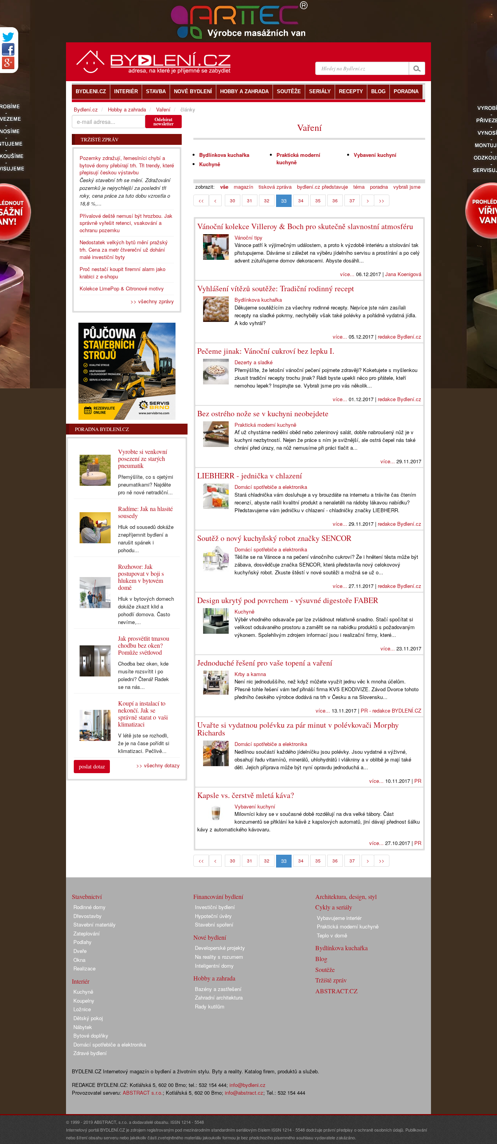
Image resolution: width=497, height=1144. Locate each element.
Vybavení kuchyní (375, 154)
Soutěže (325, 969)
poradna (379, 186)
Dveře (80, 950)
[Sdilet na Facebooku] (8, 49)
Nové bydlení (209, 937)
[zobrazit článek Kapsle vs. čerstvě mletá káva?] (216, 812)
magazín (243, 186)
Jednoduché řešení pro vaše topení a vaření (264, 662)
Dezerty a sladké (254, 362)
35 (318, 200)
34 (301, 200)
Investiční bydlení (215, 907)
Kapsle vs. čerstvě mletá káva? (245, 795)
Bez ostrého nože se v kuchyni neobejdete (262, 413)
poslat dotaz (92, 766)
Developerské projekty (220, 947)
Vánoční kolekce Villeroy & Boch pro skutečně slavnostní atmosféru (305, 226)
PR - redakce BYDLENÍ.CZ (391, 710)
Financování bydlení (218, 896)
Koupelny (83, 1000)
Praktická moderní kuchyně (298, 158)
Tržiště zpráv (331, 980)
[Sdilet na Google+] (8, 63)
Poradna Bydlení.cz (102, 429)
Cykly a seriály (333, 907)
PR (417, 780)
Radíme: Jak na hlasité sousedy (145, 512)
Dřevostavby (87, 916)
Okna (79, 959)
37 (352, 200)
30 (232, 200)
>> (381, 200)
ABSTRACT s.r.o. (143, 1092)
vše (224, 186)
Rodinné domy (89, 907)
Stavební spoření (214, 924)
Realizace (84, 968)
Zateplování (86, 933)
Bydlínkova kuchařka (224, 154)
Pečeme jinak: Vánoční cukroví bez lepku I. (265, 351)
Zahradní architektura (219, 997)
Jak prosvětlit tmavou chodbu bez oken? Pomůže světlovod (143, 645)
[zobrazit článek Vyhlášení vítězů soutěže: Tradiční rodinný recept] (216, 309)
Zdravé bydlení (90, 1053)
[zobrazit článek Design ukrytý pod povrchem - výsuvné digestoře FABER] (216, 621)
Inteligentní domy (214, 965)
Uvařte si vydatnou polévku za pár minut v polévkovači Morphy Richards (298, 729)
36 (335, 200)
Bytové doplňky (90, 1035)
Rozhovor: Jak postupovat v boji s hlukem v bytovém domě (141, 576)
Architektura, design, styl (346, 896)
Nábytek (82, 1027)
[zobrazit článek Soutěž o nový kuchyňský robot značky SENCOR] (216, 559)
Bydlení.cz (86, 109)
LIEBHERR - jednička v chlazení (249, 475)
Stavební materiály (94, 924)
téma (359, 186)
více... (347, 274)
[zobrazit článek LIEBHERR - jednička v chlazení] (216, 496)
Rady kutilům (209, 1006)
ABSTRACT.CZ (336, 991)
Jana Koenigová (403, 274)
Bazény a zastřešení (218, 989)
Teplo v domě (332, 935)
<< (201, 200)
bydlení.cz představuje (322, 186)
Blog (321, 958)
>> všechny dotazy (158, 765)
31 (249, 200)
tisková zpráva (275, 186)
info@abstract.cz (244, 1092)
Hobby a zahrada (127, 109)
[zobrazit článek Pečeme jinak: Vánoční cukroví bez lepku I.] (216, 371)
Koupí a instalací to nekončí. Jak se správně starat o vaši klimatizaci (143, 713)
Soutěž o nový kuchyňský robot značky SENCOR (274, 538)
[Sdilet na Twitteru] (8, 37)
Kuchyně (209, 164)
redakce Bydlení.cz (399, 336)
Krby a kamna (250, 674)
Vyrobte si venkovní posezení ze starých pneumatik (142, 458)
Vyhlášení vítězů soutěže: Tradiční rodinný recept (275, 288)
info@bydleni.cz (247, 1084)
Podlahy (82, 942)
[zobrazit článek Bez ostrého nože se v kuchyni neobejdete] (216, 434)
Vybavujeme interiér (339, 917)
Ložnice (82, 1009)
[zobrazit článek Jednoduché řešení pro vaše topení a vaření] (216, 683)
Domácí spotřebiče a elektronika (271, 486)
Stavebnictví (87, 896)
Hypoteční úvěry (213, 916)
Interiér (80, 981)
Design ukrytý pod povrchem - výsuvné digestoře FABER (287, 600)
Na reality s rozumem (219, 956)
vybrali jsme (407, 186)
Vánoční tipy (248, 237)
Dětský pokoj (88, 1018)
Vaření (309, 127)
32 (266, 200)
